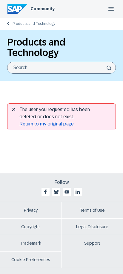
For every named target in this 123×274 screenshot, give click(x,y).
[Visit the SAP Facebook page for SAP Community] (45, 192)
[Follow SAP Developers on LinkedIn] (77, 192)
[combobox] (61, 68)
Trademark (30, 243)
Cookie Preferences (30, 259)
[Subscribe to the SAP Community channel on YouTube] (66, 192)
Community (42, 8)
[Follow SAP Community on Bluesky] (56, 192)
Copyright (30, 226)
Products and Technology (34, 24)
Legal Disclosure (92, 226)
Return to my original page (46, 123)
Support (92, 243)
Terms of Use (92, 210)
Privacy (31, 210)
